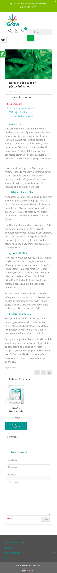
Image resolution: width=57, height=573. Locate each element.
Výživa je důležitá (18, 112)
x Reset (9, 518)
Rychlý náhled (13, 402)
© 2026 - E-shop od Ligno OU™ (28, 565)
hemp (13, 367)
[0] (22, 30)
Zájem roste (15, 103)
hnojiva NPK (30, 293)
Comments (13, 436)
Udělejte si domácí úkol (21, 108)
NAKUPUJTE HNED (28, 7)
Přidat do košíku (16, 425)
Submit (45, 519)
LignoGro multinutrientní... (16, 411)
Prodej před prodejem (21, 116)
